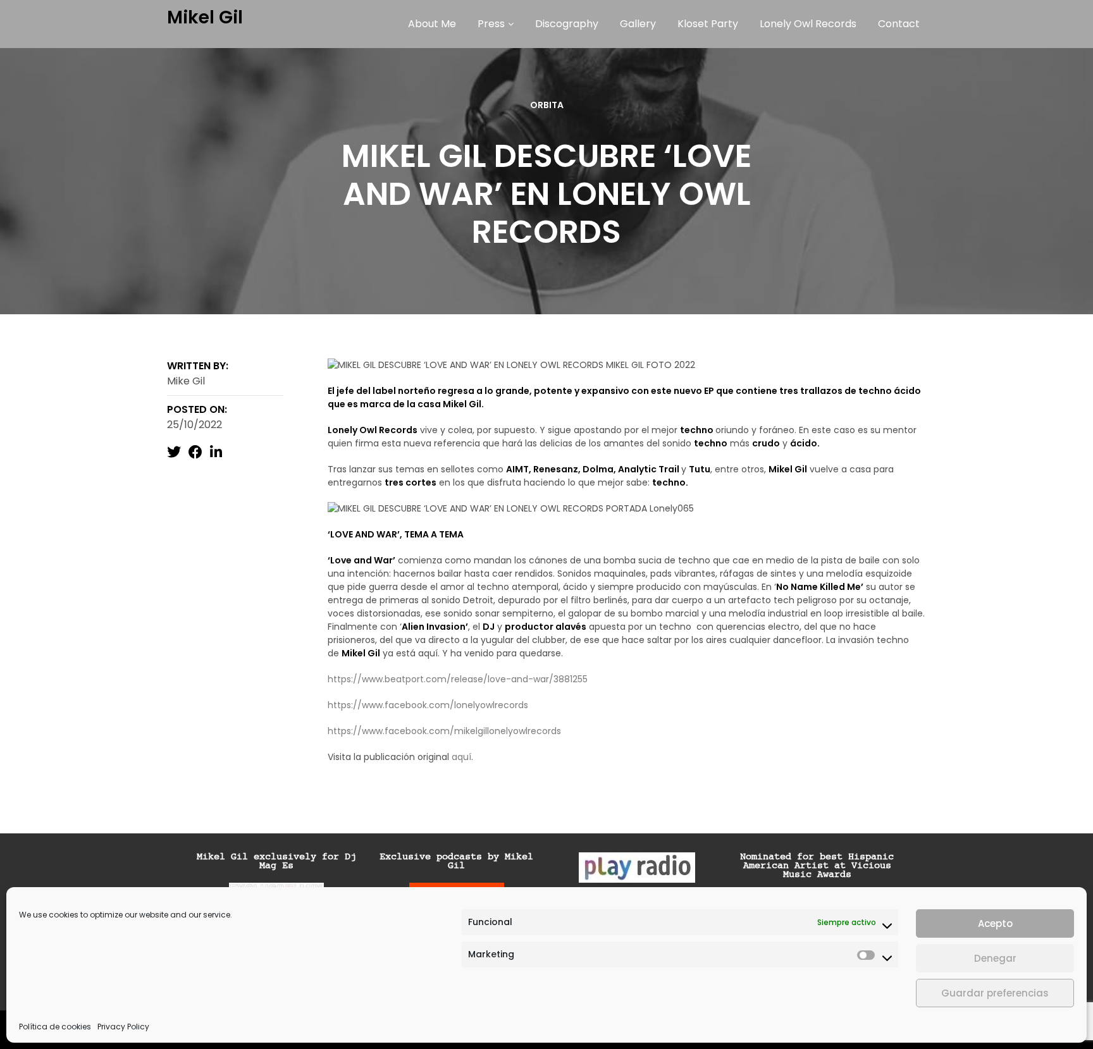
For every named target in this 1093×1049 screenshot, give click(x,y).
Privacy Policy (123, 1026)
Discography (566, 23)
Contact (899, 23)
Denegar (995, 958)
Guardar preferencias (995, 993)
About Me (432, 23)
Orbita (547, 105)
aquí (461, 757)
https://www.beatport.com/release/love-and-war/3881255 (458, 679)
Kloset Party (707, 23)
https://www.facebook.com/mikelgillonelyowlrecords (444, 731)
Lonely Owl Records (808, 23)
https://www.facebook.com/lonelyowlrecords (428, 705)
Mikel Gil (205, 17)
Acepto (995, 923)
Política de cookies (55, 1026)
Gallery (638, 23)
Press (491, 23)
